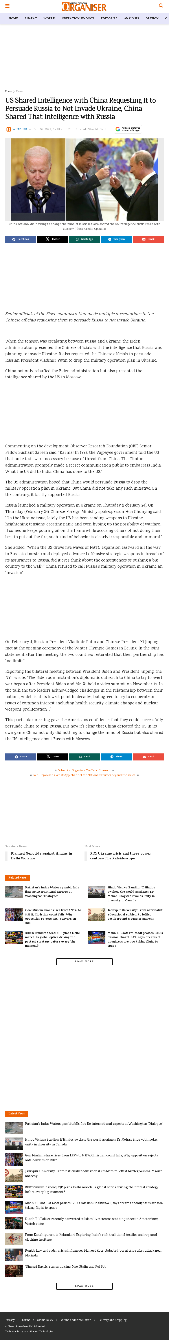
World (49, 18)
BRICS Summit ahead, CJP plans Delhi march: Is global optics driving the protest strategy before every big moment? (52, 940)
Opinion (151, 18)
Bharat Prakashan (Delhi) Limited (26, 1327)
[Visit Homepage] (84, 6)
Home (13, 18)
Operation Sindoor (78, 18)
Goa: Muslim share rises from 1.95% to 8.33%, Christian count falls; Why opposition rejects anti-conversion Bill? (53, 917)
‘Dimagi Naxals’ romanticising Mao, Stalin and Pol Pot (65, 1266)
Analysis (131, 18)
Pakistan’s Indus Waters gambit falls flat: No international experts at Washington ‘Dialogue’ (52, 892)
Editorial (109, 18)
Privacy (10, 1320)
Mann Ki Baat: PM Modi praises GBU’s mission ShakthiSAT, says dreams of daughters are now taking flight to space (135, 940)
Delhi (104, 129)
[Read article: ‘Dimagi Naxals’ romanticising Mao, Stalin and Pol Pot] (14, 1271)
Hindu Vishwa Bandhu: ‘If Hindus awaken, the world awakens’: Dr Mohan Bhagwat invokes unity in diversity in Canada (131, 894)
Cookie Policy (45, 1320)
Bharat (30, 18)
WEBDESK (20, 129)
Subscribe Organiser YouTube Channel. (84, 770)
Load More (84, 962)
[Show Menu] (7, 6)
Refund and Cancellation (75, 1320)
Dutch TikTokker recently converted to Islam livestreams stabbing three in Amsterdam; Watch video (91, 1222)
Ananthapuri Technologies (38, 1332)
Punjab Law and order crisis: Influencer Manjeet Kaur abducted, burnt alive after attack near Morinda (93, 1253)
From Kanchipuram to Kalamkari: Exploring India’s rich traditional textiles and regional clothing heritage (91, 1237)
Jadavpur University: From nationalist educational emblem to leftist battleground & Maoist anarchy (135, 915)
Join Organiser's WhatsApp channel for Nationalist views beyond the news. (84, 775)
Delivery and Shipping (112, 1320)
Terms (26, 1320)
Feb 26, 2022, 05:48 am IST (52, 130)
